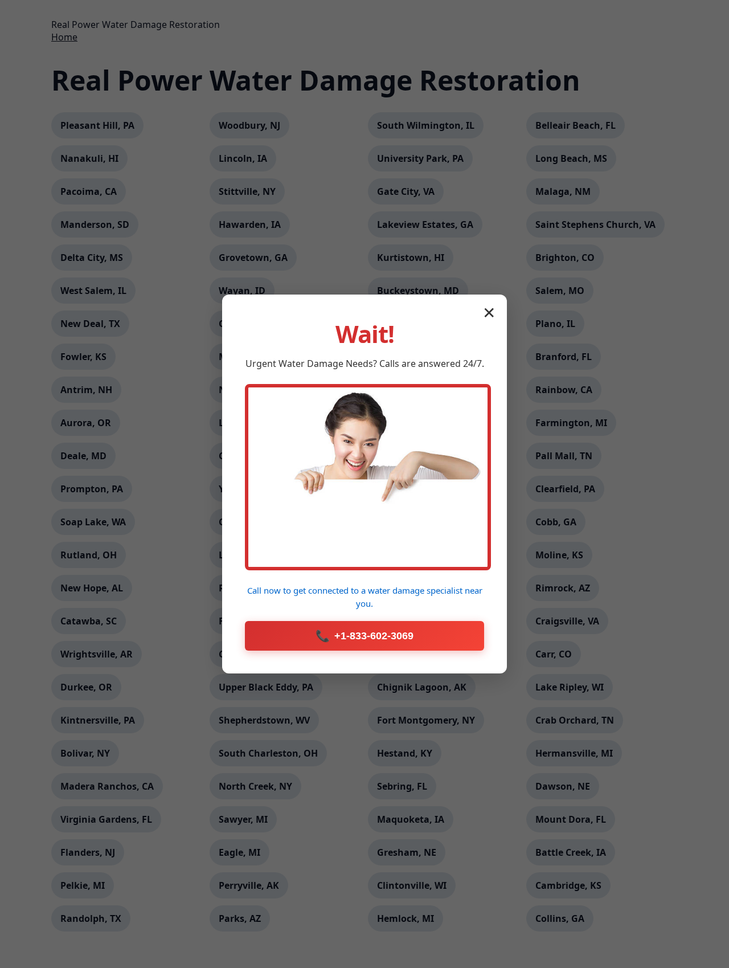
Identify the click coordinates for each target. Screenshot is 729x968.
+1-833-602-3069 (364, 636)
